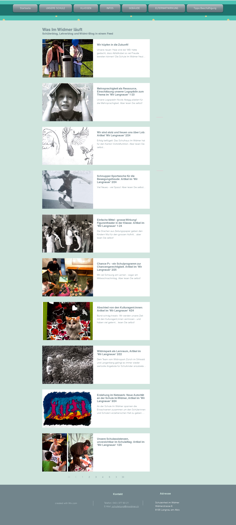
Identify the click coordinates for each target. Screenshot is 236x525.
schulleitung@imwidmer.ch (125, 506)
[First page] (69, 477)
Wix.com (72, 503)
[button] (86, 8)
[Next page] (116, 477)
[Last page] (123, 477)
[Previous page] (76, 477)
